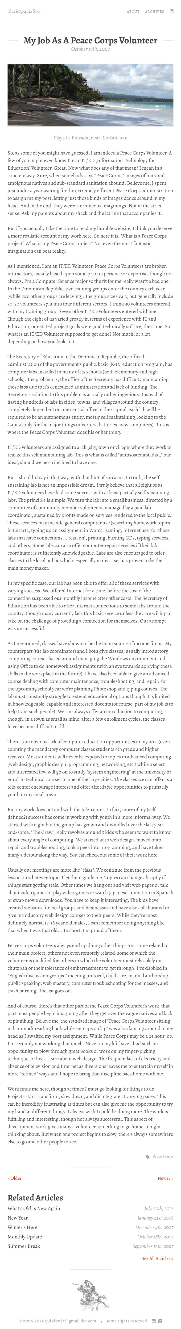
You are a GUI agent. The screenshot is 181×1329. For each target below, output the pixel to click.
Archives (154, 11)
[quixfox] (24, 11)
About (133, 11)
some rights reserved (126, 1321)
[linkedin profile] (171, 11)
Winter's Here (22, 1227)
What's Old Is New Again (34, 1208)
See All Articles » (157, 1258)
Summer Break (24, 1246)
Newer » (165, 1178)
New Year (18, 1218)
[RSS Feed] (160, 1321)
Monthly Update (25, 1236)
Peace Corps (162, 1156)
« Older (15, 1178)
